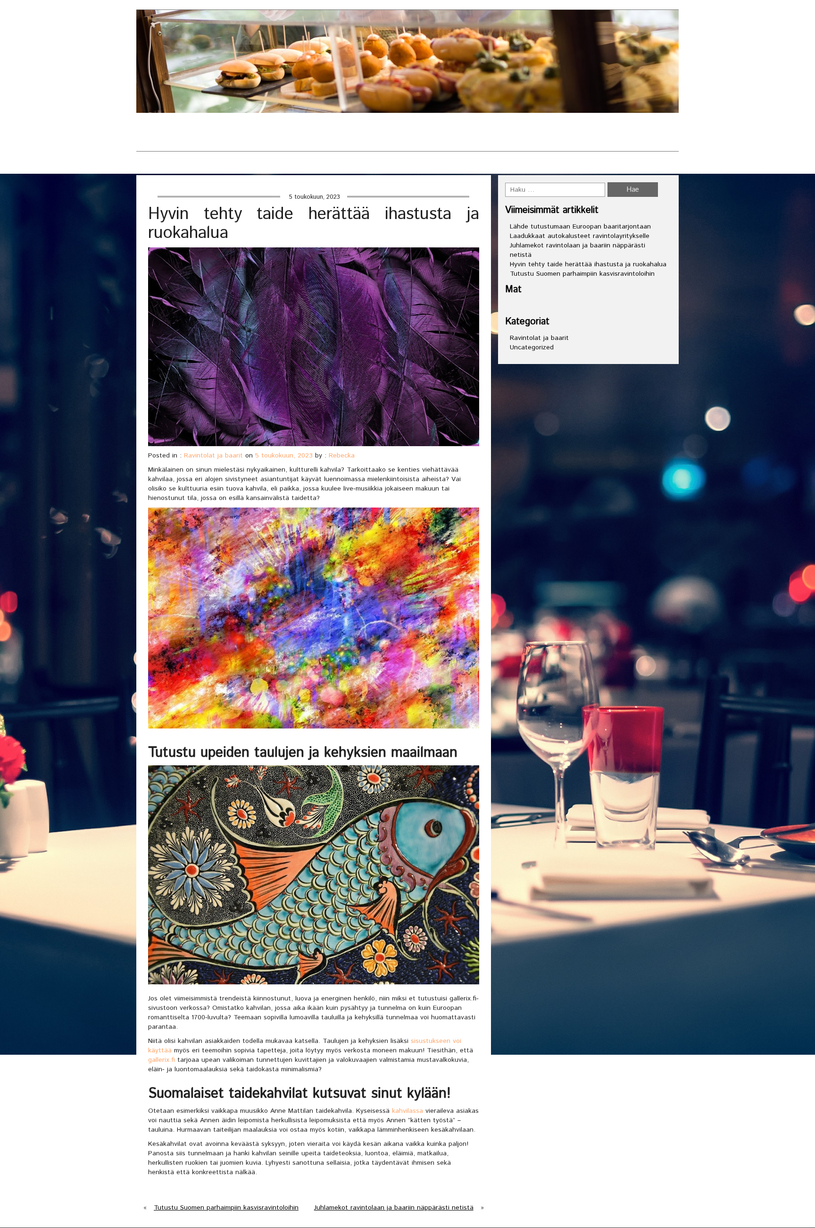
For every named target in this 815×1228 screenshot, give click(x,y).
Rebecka (342, 455)
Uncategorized (532, 347)
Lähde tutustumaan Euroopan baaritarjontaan (580, 226)
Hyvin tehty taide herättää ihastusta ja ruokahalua (588, 264)
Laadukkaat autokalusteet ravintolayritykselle (579, 236)
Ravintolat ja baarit (386, 132)
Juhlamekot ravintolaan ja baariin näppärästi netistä (394, 1207)
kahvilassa (407, 1111)
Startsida (303, 132)
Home (147, 165)
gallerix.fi (161, 1060)
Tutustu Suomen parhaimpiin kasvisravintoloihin (226, 1207)
